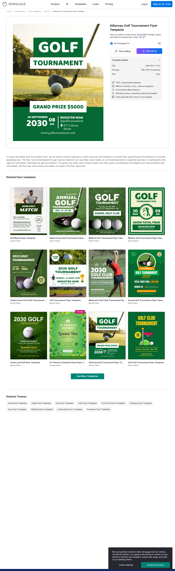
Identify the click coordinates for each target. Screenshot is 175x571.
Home (9, 11)
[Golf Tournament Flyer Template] (68, 273)
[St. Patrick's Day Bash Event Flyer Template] (68, 335)
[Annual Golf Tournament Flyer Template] (146, 273)
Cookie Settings (126, 565)
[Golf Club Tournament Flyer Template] (146, 335)
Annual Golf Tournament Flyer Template (146, 300)
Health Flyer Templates (41, 403)
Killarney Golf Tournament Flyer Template (107, 362)
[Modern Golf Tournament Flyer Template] (146, 211)
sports (46, 11)
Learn (96, 4)
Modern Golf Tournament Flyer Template (146, 238)
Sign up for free (161, 4)
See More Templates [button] (87, 376)
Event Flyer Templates (87, 403)
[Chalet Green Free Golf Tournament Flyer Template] (28, 273)
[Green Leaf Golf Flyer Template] (28, 335)
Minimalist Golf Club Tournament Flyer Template (107, 300)
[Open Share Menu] (159, 43)
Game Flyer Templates (17, 403)
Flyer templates (35, 11)
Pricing (109, 4)
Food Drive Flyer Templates (113, 403)
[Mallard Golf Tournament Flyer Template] (107, 211)
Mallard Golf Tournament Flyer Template (107, 238)
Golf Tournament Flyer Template (65, 300)
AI (67, 4)
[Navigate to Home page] (14, 4)
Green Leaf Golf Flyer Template (25, 362)
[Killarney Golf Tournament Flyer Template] (107, 335)
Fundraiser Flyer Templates (98, 409)
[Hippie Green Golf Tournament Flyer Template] (68, 211)
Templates (80, 4)
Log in (144, 4)
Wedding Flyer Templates (42, 409)
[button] (123, 51)
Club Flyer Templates (65, 403)
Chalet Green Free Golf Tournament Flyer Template (28, 300)
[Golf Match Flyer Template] (28, 211)
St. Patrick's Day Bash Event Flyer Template (68, 362)
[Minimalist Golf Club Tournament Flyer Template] (107, 273)
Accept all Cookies (155, 565)
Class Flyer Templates (17, 409)
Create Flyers (20, 11)
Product (55, 4)
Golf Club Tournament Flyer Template (146, 362)
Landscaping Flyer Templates (70, 409)
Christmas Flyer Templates (141, 403)
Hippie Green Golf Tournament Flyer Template (68, 238)
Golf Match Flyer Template (23, 238)
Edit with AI (151, 51)
